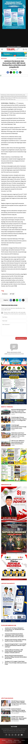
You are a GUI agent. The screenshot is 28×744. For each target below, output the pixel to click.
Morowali (4, 58)
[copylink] (20, 72)
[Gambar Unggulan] (14, 84)
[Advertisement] (14, 681)
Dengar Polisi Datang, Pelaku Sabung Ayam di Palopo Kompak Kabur (15, 640)
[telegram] (17, 72)
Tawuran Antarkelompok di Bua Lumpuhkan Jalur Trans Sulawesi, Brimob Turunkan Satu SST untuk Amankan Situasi (14, 636)
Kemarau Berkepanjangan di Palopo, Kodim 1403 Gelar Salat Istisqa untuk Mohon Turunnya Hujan (18, 412)
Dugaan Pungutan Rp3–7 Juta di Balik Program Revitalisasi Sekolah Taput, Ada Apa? (15, 645)
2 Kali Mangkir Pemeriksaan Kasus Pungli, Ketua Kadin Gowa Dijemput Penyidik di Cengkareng (18, 428)
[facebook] (8, 72)
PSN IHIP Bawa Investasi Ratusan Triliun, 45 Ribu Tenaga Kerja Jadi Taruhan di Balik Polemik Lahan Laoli (19, 703)
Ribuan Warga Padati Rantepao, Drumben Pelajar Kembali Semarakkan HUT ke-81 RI (16, 657)
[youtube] (22, 735)
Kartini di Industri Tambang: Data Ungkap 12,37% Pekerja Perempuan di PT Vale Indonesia (18, 711)
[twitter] (11, 72)
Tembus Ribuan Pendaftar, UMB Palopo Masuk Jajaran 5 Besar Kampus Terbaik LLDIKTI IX (14, 651)
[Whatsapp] (12, 735)
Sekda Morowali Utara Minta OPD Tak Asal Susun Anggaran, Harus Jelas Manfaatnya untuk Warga (18, 435)
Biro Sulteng (14, 69)
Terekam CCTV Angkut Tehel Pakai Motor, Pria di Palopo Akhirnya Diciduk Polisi (16, 663)
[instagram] (15, 735)
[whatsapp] (14, 72)
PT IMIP (12, 294)
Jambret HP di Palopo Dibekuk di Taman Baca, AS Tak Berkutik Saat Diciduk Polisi (14, 629)
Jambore (5, 294)
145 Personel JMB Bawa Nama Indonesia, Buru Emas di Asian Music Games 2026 (17, 443)
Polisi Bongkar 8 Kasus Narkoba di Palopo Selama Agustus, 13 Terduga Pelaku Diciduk (19, 420)
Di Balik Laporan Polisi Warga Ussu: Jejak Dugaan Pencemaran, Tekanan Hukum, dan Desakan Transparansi (19, 719)
